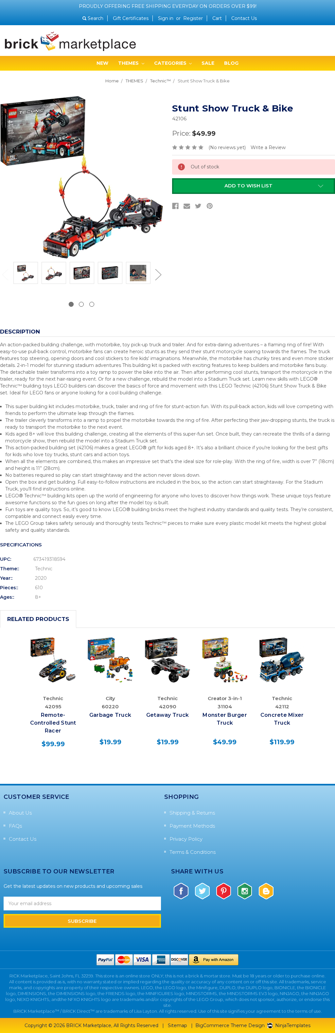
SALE (208, 63)
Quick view (53, 650)
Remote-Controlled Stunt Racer (53, 723)
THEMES (129, 63)
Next (158, 274)
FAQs (15, 826)
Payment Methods (192, 826)
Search (95, 18)
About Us (20, 813)
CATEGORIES (171, 63)
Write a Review (268, 147)
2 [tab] (81, 304)
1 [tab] (71, 304)
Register (193, 18)
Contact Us (244, 18)
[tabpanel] (25, 274)
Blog (231, 63)
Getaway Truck (167, 715)
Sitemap (177, 1025)
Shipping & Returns (192, 813)
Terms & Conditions (192, 852)
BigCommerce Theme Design (230, 1025)
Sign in (165, 18)
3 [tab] (91, 304)
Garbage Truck (110, 715)
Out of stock (53, 666)
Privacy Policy (186, 839)
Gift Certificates (131, 18)
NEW (102, 63)
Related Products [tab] (38, 619)
